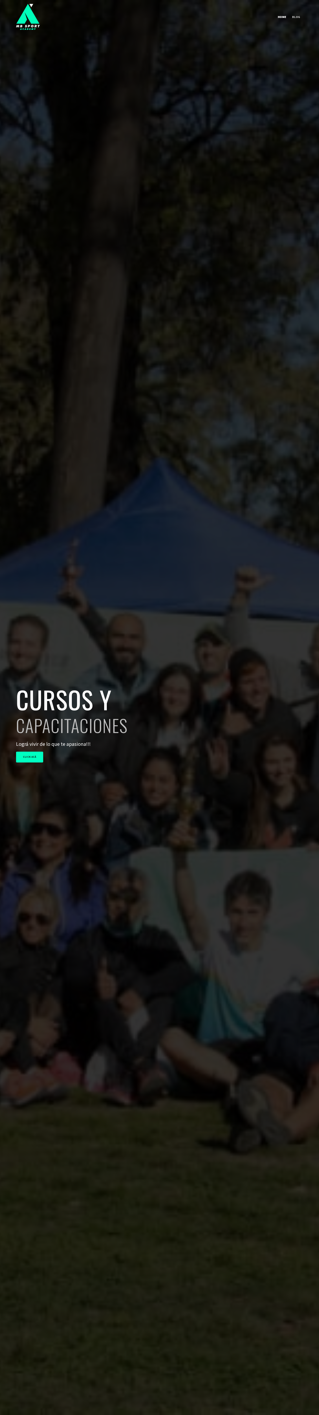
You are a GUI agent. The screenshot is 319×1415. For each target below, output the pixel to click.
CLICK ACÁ (29, 756)
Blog (296, 17)
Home (282, 17)
